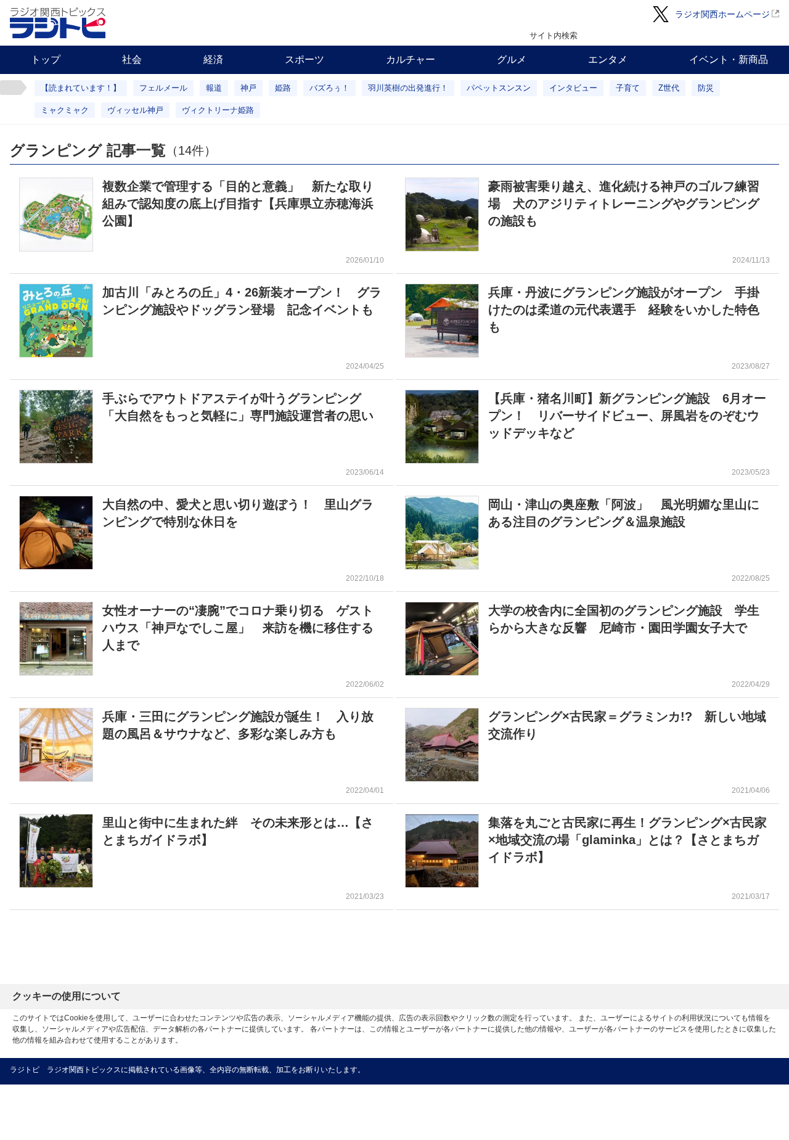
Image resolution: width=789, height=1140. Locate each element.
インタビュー (573, 87)
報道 (214, 87)
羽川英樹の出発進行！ (408, 87)
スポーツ (304, 59)
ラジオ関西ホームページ (722, 14)
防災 (706, 87)
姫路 (283, 87)
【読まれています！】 (81, 87)
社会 (132, 59)
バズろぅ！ (329, 87)
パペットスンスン (499, 87)
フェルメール (163, 87)
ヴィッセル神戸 (135, 110)
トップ (45, 59)
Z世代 (668, 87)
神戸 (248, 87)
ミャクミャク (65, 110)
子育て (628, 87)
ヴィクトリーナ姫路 (218, 110)
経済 (213, 59)
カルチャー (410, 59)
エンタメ (608, 59)
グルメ (511, 59)
